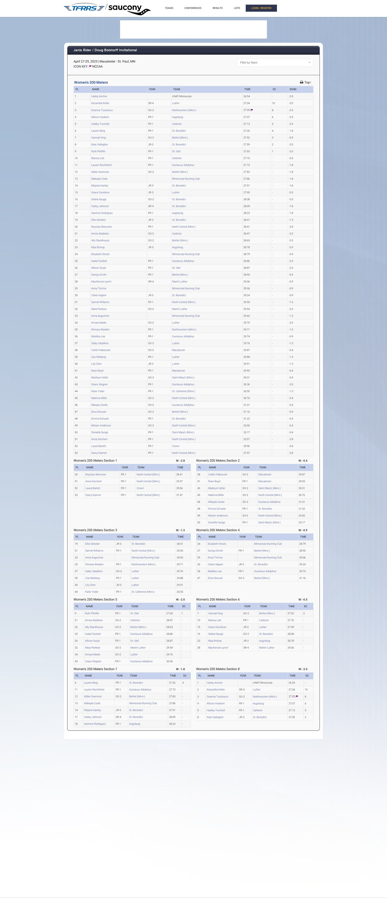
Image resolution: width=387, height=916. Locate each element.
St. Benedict (179, 130)
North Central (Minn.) (184, 226)
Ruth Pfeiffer (98, 151)
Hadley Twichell (100, 123)
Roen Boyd (97, 370)
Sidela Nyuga (98, 199)
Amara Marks (99, 322)
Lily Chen (96, 363)
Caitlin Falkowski (100, 350)
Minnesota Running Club (186, 178)
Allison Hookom (100, 117)
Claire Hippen (98, 295)
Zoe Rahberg (98, 356)
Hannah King (98, 137)
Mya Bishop (98, 247)
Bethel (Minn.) (180, 137)
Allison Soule (98, 267)
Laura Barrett (98, 446)
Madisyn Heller (99, 377)
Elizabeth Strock (100, 254)
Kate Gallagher (99, 144)
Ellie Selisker (98, 219)
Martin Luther (179, 281)
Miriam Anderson (101, 425)
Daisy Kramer (99, 452)
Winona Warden (100, 329)
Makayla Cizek (99, 178)
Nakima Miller (99, 398)
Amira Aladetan (100, 233)
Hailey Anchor (99, 96)
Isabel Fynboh (99, 260)
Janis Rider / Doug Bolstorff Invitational (105, 50)
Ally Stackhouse (100, 240)
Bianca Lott (97, 158)
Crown (175, 446)
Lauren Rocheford (101, 165)
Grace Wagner (99, 384)
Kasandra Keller (100, 103)
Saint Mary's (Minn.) (183, 377)
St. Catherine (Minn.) (183, 391)
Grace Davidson (100, 192)
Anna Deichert (99, 439)
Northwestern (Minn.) (184, 110)
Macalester (178, 350)
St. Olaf (176, 151)
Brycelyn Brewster (101, 226)
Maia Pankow (99, 308)
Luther (175, 103)
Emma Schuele (100, 418)
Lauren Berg (98, 130)
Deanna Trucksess (102, 110)
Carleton (177, 123)
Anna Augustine (100, 315)
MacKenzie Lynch (101, 281)
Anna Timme (98, 288)
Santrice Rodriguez (102, 212)
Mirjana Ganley (99, 185)
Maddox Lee (98, 336)
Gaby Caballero (99, 343)
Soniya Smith (98, 274)
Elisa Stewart (98, 411)
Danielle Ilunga (99, 432)
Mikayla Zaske (99, 404)
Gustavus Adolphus (183, 165)
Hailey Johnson (100, 206)
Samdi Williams (100, 302)
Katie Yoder (97, 391)
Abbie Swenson (100, 171)
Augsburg (177, 117)
